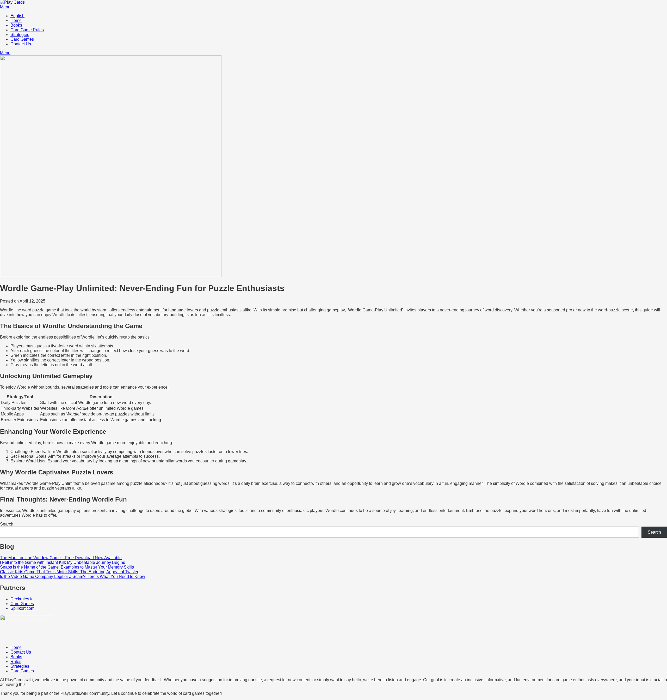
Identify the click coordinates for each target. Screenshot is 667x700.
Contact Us (20, 44)
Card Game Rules (27, 30)
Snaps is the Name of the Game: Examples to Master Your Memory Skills (67, 567)
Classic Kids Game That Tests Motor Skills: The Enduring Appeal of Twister (69, 572)
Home (16, 20)
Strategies (19, 34)
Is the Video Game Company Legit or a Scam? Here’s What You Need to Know (72, 576)
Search (6, 524)
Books (16, 25)
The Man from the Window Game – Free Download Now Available (61, 558)
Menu (5, 7)
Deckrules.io (22, 599)
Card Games (22, 39)
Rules (15, 661)
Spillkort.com (22, 608)
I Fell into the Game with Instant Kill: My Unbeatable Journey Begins (62, 562)
